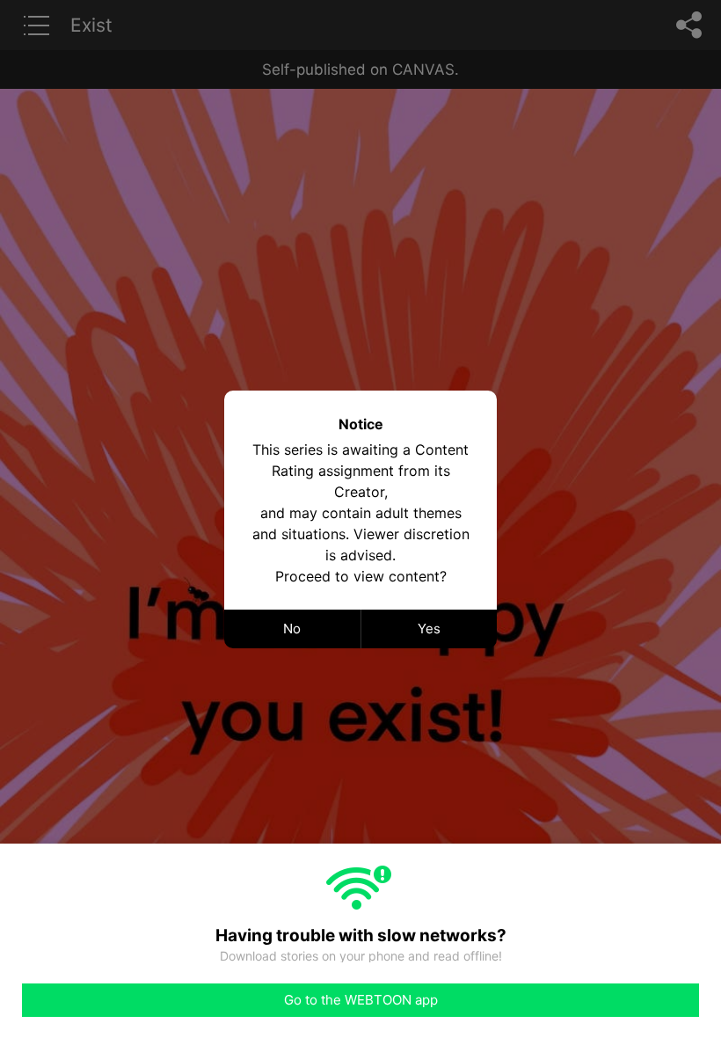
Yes (429, 628)
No (292, 628)
